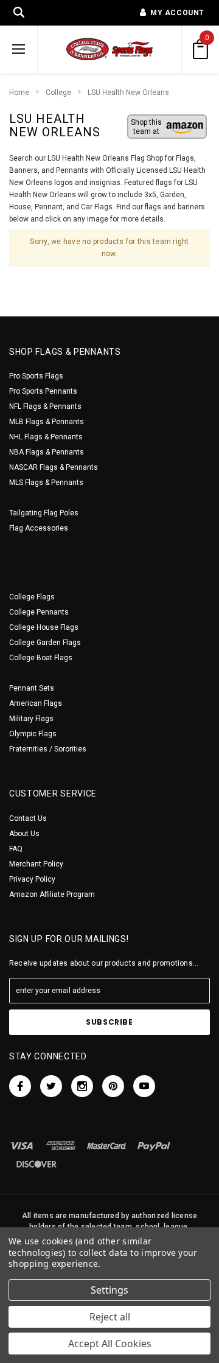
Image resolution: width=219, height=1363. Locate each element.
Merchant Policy (36, 864)
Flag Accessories (38, 528)
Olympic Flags (33, 734)
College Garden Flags (45, 642)
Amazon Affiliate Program (52, 894)
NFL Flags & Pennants (45, 406)
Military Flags (31, 718)
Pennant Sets (31, 688)
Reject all (109, 1316)
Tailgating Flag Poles (43, 513)
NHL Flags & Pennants (46, 437)
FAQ (16, 849)
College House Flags (43, 627)
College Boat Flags (40, 658)
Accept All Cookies (109, 1343)
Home (19, 92)
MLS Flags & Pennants (46, 482)
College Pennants (39, 612)
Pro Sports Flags (36, 376)
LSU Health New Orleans (128, 92)
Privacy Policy (32, 879)
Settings (109, 1290)
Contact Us (28, 818)
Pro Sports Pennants (43, 391)
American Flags (35, 703)
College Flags (32, 597)
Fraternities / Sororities (47, 749)
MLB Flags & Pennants (46, 421)
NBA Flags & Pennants (46, 452)
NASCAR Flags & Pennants (53, 467)
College (58, 92)
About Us (24, 833)
